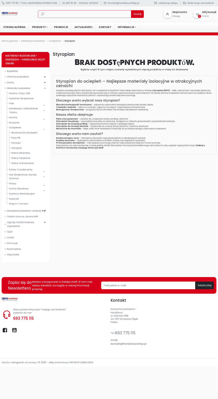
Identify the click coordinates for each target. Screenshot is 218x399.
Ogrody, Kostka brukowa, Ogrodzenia (20, 224)
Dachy (10, 82)
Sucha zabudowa (18, 188)
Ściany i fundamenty (21, 169)
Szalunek (14, 198)
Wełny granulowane (22, 163)
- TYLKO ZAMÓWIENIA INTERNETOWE (31, 3)
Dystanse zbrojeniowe (21, 98)
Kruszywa (14, 122)
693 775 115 (23, 318)
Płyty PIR (15, 137)
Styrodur (16, 142)
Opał (9, 231)
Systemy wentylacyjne (22, 193)
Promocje (12, 243)
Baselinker (12, 71)
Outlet (10, 237)
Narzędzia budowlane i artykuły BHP (26, 210)
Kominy (13, 117)
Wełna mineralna (20, 153)
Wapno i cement (18, 203)
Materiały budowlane (18, 88)
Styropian (16, 148)
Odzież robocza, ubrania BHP (22, 216)
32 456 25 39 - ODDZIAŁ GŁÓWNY (80, 3)
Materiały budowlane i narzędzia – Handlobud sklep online (25, 59)
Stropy (12, 183)
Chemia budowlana (18, 76)
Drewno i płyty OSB (19, 93)
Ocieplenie (15, 127)
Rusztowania (14, 249)
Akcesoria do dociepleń (24, 132)
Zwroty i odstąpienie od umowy (19, 362)
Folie (11, 103)
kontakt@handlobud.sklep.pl (129, 344)
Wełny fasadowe (20, 158)
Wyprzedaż (13, 254)
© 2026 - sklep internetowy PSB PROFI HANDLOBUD (65, 362)
